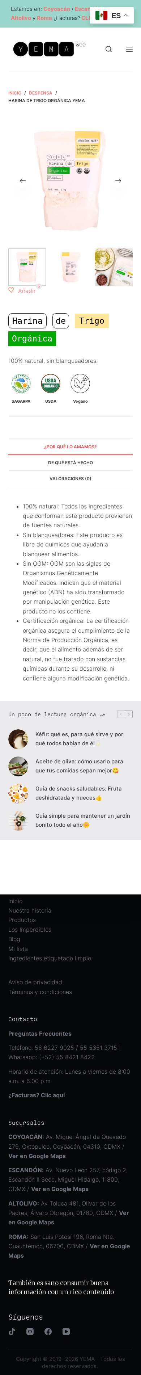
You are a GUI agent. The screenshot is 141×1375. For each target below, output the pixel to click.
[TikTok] (12, 1331)
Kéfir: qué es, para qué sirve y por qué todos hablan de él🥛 (79, 739)
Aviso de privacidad (35, 982)
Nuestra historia (29, 910)
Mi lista (18, 948)
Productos (22, 919)
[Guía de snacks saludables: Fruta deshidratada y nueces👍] (18, 794)
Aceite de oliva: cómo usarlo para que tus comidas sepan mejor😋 (79, 766)
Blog (14, 939)
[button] (22, 290)
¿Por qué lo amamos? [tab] (70, 446)
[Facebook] (48, 1331)
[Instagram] (30, 1331)
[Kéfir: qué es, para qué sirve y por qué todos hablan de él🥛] (18, 739)
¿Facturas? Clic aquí (36, 1095)
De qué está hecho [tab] (70, 462)
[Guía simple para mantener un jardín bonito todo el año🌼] (18, 821)
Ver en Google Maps (60, 1188)
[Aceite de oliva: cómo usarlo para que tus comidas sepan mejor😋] (18, 766)
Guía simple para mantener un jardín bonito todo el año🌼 (82, 820)
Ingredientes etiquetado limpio (49, 958)
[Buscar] (109, 49)
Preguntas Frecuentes (40, 1033)
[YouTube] (66, 1331)
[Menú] (129, 49)
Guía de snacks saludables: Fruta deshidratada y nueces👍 (78, 793)
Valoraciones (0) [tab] (70, 478)
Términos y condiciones (40, 991)
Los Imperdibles (29, 929)
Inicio (15, 901)
